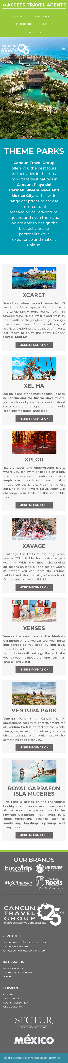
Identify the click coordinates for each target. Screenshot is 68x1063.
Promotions (24, 24)
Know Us (20, 16)
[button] (63, 49)
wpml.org (35, 1058)
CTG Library (43, 16)
